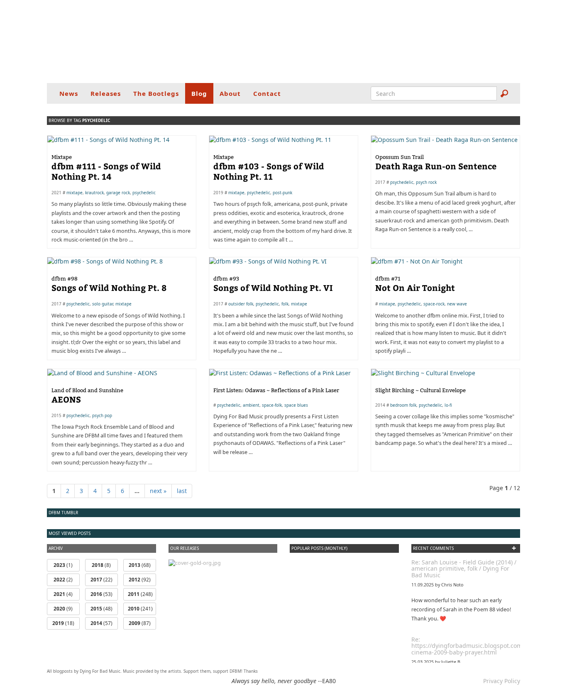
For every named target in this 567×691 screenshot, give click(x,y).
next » (158, 491)
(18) (63, 623)
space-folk (272, 405)
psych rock (426, 182)
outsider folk (240, 304)
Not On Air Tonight (415, 284)
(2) (63, 579)
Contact (267, 93)
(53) (101, 594)
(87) (140, 623)
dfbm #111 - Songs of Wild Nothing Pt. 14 (106, 168)
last (182, 491)
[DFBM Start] (283, 41)
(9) (63, 608)
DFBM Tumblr (63, 512)
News (68, 93)
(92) (140, 579)
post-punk (282, 192)
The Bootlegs (156, 93)
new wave (457, 304)
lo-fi (448, 405)
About (230, 93)
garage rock (118, 192)
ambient (251, 405)
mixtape (74, 192)
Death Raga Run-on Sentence (435, 162)
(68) (140, 565)
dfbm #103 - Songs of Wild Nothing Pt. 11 (268, 168)
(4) (63, 594)
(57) (101, 623)
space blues (296, 405)
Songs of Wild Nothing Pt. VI (273, 284)
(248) (140, 594)
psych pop (102, 415)
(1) (63, 565)
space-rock (434, 304)
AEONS (87, 396)
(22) (101, 579)
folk (284, 304)
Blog (199, 93)
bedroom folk (403, 405)
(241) (140, 608)
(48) (101, 608)
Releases (105, 93)
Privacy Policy (501, 681)
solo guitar (102, 304)
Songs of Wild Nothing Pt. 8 (108, 284)
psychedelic (144, 192)
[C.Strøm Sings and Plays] (195, 562)
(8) (101, 565)
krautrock (94, 192)
